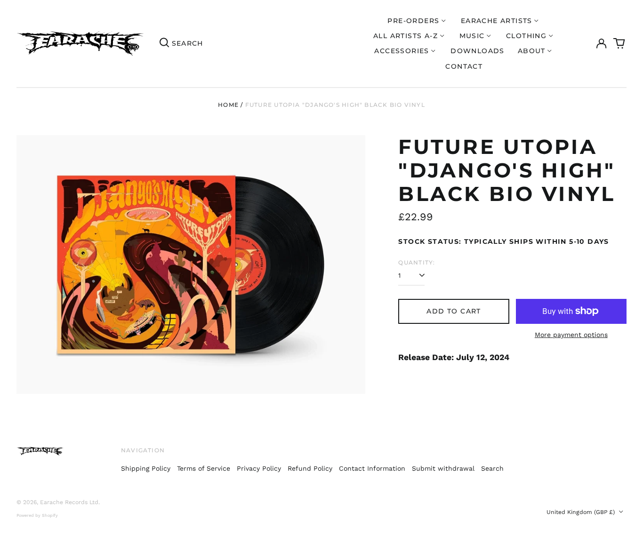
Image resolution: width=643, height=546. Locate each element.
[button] (619, 43)
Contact (463, 66)
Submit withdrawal (443, 468)
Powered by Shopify (37, 515)
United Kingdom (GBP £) (582, 512)
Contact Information (372, 468)
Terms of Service (203, 468)
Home (228, 104)
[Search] (164, 43)
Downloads (477, 51)
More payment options (571, 334)
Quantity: (416, 262)
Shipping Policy (145, 468)
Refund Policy (310, 468)
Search (492, 468)
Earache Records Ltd (69, 502)
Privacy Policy (259, 468)
